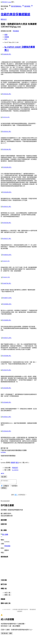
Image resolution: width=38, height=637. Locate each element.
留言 (17, 462)
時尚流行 (15, 468)
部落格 (6, 37)
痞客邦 (13, 462)
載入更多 (3, 476)
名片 (5, 39)
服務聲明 (19, 611)
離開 (10, 633)
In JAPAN (15, 470)
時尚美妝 (16, 31)
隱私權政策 (33, 609)
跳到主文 (4, 19)
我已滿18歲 (4, 633)
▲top (2, 473)
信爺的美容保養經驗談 (15, 14)
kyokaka (3, 452)
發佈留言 (3, 488)
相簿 (5, 35)
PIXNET (8, 609)
